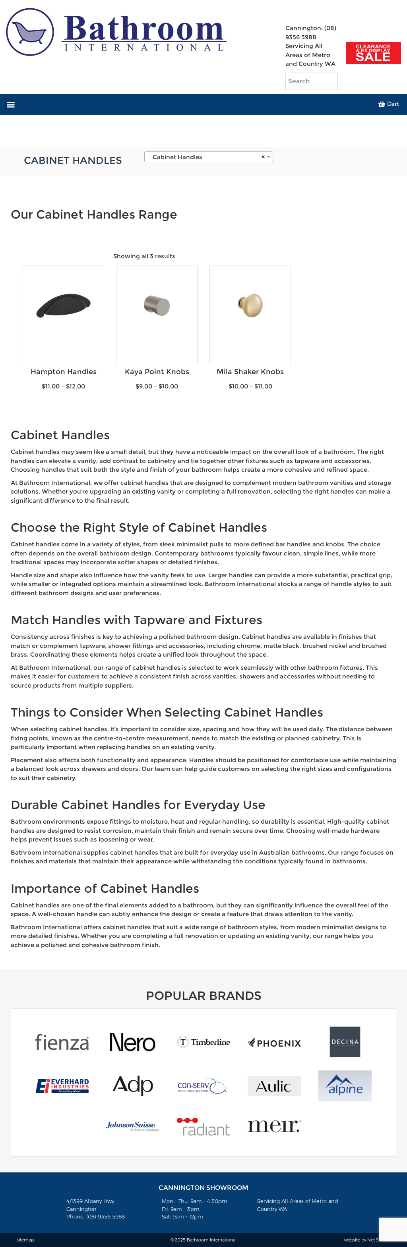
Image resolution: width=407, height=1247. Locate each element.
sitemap (25, 1240)
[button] (10, 104)
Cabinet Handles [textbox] (206, 157)
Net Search (378, 1240)
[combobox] (208, 156)
